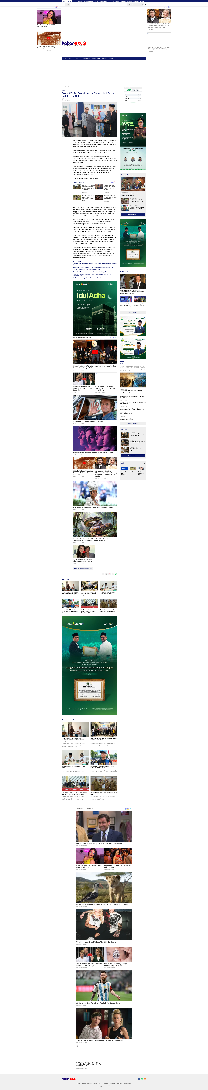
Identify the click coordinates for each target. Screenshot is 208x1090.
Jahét (131, 472)
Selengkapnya (132, 214)
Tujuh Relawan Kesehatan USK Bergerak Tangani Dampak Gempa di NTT (93, 267)
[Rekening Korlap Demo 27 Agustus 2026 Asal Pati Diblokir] (125, 208)
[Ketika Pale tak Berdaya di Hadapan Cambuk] (125, 442)
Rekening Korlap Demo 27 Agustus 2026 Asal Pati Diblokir (137, 207)
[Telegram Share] (113, 574)
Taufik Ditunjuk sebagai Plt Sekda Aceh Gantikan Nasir (88, 278)
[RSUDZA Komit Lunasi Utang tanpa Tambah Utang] (108, 586)
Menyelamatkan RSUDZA (126, 413)
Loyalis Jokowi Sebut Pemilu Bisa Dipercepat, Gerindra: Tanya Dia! (136, 200)
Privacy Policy (97, 1083)
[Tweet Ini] (106, 574)
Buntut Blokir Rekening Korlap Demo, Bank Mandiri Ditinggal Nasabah (92, 272)
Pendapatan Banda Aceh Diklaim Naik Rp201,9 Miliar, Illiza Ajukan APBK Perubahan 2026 (92, 274)
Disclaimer (105, 1083)
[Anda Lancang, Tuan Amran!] (125, 450)
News (69, 58)
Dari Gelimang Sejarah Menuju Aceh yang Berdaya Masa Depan (131, 391)
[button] (142, 4)
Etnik (110, 58)
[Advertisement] (104, 19)
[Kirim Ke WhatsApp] (116, 574)
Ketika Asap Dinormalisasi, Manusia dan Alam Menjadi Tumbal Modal (132, 397)
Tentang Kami (127, 1083)
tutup (59, 7)
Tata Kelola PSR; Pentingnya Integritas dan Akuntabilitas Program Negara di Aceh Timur (132, 408)
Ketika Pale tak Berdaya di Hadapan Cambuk (137, 442)
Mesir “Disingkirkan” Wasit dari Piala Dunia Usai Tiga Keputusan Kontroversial (140, 305)
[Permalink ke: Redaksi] (63, 99)
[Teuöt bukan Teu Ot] (141, 468)
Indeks (76, 58)
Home (67, 4)
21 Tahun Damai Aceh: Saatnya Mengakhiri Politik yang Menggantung (133, 402)
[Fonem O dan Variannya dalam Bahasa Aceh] (124, 468)
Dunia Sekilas (96, 58)
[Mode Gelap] (145, 4)
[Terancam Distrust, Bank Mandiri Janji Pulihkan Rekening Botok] (133, 184)
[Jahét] (133, 468)
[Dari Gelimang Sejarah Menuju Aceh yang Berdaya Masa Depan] (133, 380)
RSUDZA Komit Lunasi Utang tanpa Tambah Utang (86, 269)
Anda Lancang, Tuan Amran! (135, 449)
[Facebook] (139, 1079)
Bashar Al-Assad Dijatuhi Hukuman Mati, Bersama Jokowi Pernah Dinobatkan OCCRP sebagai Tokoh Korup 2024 (132, 292)
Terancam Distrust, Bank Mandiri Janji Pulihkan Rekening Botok (145, 1)
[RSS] (145, 1079)
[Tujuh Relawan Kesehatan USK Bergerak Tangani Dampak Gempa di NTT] (89, 586)
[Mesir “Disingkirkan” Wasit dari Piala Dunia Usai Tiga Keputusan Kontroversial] (140, 299)
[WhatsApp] (142, 1079)
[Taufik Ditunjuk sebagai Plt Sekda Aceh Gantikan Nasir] (108, 603)
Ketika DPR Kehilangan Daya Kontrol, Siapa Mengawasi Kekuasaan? (131, 418)
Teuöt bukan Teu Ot (141, 473)
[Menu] (63, 4)
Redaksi (66, 99)
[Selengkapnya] (144, 463)
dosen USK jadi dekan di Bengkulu (83, 568)
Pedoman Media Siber (116, 1083)
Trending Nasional (85, 58)
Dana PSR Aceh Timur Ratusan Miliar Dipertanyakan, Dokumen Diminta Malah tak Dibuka (95, 264)
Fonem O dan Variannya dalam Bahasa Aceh (124, 473)
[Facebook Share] (103, 574)
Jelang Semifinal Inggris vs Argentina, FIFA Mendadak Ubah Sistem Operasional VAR (125, 305)
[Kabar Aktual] (74, 43)
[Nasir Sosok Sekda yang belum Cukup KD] (125, 435)
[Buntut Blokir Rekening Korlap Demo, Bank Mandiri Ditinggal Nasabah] (70, 603)
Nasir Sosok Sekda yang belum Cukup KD (137, 434)
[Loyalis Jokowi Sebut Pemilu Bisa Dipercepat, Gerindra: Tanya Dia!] (125, 201)
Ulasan (104, 58)
